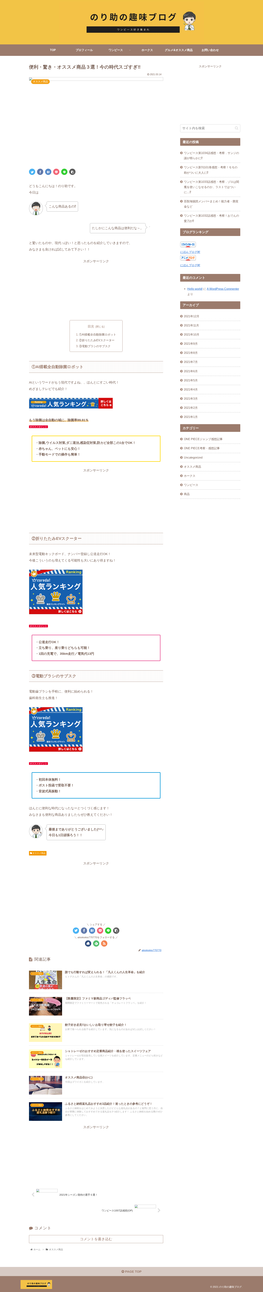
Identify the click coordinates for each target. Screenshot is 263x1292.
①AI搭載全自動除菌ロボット (97, 334)
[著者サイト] (88, 943)
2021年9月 (191, 343)
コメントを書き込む (96, 1239)
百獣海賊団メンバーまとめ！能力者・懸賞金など (211, 204)
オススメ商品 (38, 853)
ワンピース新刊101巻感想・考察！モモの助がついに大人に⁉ (210, 170)
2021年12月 (191, 316)
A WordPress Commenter (223, 288)
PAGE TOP (133, 1271)
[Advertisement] (96, 289)
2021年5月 (191, 380)
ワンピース (191, 484)
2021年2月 (191, 407)
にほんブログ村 (190, 252)
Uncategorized (193, 457)
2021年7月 (191, 362)
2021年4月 (191, 389)
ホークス (189, 475)
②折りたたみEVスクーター (97, 340)
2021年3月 (191, 398)
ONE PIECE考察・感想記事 (202, 448)
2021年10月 (191, 334)
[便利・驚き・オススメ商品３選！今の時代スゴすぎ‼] (48, 172)
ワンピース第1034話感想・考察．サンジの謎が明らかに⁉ (211, 155)
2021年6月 (191, 371)
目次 (91, 326)
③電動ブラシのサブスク (95, 346)
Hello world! (195, 288)
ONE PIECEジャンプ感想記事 (203, 439)
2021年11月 (191, 325)
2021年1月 (191, 416)
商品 (187, 494)
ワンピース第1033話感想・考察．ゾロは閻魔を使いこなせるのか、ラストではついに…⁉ (211, 187)
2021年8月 (191, 352)
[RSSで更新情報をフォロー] (104, 943)
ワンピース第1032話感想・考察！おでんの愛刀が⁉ (211, 218)
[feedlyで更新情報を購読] (96, 943)
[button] (236, 128)
